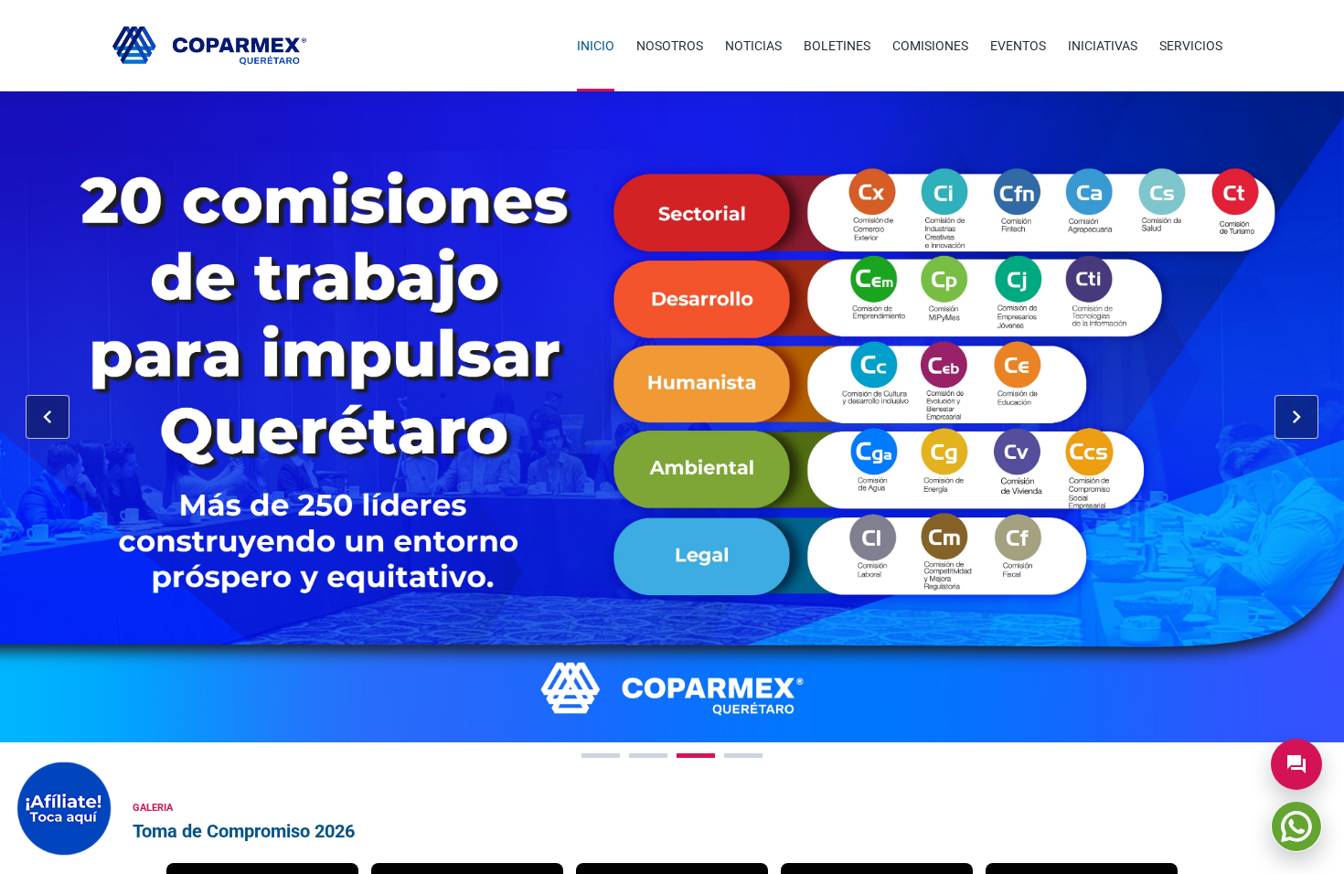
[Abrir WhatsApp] (1296, 826)
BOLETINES (837, 45)
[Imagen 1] (600, 755)
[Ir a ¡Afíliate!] (64, 809)
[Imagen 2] (648, 755)
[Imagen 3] (696, 755)
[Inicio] (209, 46)
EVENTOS (1018, 45)
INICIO (595, 45)
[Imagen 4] (743, 755)
